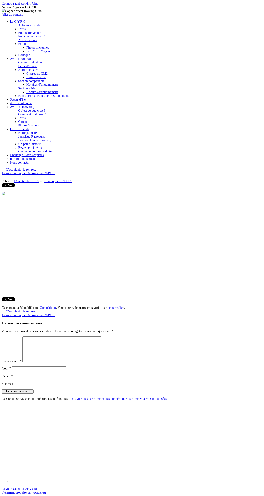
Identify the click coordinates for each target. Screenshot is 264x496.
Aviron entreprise (21, 103)
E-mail (7, 376)
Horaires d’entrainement (42, 84)
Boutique (24, 55)
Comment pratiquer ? (32, 114)
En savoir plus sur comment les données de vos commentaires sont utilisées (118, 398)
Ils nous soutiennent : (23, 158)
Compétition (48, 307)
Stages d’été (18, 99)
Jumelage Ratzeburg (31, 136)
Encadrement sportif (31, 36)
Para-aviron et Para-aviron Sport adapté (43, 95)
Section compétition (31, 81)
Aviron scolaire (28, 69)
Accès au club (27, 40)
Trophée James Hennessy (34, 140)
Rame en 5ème (36, 77)
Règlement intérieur (31, 147)
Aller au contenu (12, 14)
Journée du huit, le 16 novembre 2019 (28, 173)
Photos (22, 44)
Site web (7, 383)
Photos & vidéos (29, 125)
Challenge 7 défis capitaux (27, 155)
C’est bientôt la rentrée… (20, 169)
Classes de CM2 (37, 73)
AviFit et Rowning (22, 107)
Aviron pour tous (21, 58)
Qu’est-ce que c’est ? (31, 110)
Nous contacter (19, 162)
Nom (6, 368)
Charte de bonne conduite (35, 151)
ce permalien (116, 307)
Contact (23, 121)
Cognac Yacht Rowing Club (20, 3)
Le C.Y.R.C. (18, 21)
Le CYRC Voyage (38, 51)
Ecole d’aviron (27, 66)
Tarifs (22, 29)
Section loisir (26, 88)
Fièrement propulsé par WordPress (24, 492)
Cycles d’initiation (30, 62)
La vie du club (19, 129)
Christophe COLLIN (58, 181)
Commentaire (12, 361)
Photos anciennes (37, 47)
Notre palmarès (28, 133)
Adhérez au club (29, 25)
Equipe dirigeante (29, 32)
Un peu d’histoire (29, 144)
